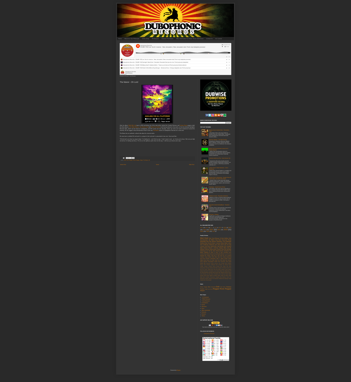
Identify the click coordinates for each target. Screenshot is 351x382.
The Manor (156, 130)
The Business (215, 278)
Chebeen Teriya (203, 256)
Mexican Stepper (218, 247)
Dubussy (207, 267)
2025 (207, 231)
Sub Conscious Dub (223, 261)
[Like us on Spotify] (221, 116)
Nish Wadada (221, 272)
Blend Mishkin (228, 263)
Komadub (211, 270)
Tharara (210, 278)
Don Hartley (223, 256)
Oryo (218, 260)
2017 (220, 227)
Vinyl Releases (132, 76)
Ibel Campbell (227, 246)
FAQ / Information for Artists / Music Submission (190, 38)
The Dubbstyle (227, 241)
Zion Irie (226, 244)
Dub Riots (207, 246)
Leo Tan (208, 250)
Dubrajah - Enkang (213, 214)
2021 (211, 229)
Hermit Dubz (211, 243)
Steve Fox (229, 277)
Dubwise (228, 287)
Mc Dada (202, 272)
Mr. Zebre (213, 250)
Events (203, 304)
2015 (211, 227)
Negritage (203, 241)
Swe (205, 263)
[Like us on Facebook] (206, 116)
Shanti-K (219, 249)
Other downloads (206, 310)
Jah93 (219, 269)
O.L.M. (226, 253)
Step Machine (223, 277)
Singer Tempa (221, 275)
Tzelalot (201, 280)
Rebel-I (215, 249)
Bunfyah (208, 264)
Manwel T (211, 247)
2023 (226, 229)
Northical (226, 272)
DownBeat (226, 252)
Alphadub (208, 263)
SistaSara (219, 241)
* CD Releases (205, 297)
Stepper (202, 290)
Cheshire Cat (221, 264)
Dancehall (213, 286)
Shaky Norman (219, 250)
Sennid (215, 261)
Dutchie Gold (212, 267)
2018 (225, 227)
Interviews (204, 306)
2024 (125, 160)
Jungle (206, 289)
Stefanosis (211, 244)
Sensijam (215, 275)
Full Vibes (224, 267)
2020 (204, 229)
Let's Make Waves (134, 127)
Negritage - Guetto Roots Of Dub (217, 187)
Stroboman (202, 278)
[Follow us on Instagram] (212, 116)
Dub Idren (218, 240)
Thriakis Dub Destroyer (223, 278)
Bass (209, 287)
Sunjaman (226, 250)
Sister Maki (224, 243)
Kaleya (229, 269)
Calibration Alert (214, 264)
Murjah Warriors (220, 253)
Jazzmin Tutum (224, 269)
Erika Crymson (219, 267)
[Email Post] (123, 157)
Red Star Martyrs (211, 241)
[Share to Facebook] (132, 158)
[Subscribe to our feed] (215, 116)
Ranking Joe (205, 273)
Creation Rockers (208, 266)
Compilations (205, 302)
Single (141, 160)
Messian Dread (213, 253)
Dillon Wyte (217, 256)
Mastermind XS (228, 270)
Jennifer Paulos (227, 258)
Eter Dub (224, 249)
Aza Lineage (221, 263)
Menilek (210, 272)
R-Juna (229, 253)
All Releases (155, 38)
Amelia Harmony (214, 263)
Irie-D (212, 269)
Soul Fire (222, 255)
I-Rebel (209, 269)
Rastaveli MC (203, 255)
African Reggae (203, 286)
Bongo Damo (203, 264)
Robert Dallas (228, 273)
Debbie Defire (211, 256)
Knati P (207, 270)
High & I (218, 258)
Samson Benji (203, 275)
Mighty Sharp (203, 260)
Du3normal (228, 256)
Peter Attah (222, 260)
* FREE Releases (206, 299)
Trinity (230, 278)
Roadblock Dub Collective (219, 273)
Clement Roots (228, 264)
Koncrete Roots (226, 240)
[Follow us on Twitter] (209, 116)
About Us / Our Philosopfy (131, 38)
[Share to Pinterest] (134, 158)
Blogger (178, 370)
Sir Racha (226, 275)
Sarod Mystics (210, 275)
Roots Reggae (136, 160)
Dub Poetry (223, 286)
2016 (216, 227)
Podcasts (204, 312)
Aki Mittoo (212, 240)
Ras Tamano (228, 260)
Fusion (202, 289)
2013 (201, 227)
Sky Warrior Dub (144, 127)
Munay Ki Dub (219, 238)
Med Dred (204, 238)
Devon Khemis (216, 266)
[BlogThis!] (128, 158)
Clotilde (201, 266)
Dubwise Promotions (167, 38)
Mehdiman (206, 272)
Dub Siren (229, 266)
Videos (203, 316)
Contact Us (209, 38)
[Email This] (127, 158)
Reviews (204, 314)
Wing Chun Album (155, 127)
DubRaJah (206, 244)
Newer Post (123, 164)
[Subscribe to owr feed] (218, 116)
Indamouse (203, 250)
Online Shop (145, 38)
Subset (206, 278)
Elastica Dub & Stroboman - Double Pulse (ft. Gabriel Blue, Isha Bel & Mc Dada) (220, 178)
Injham (222, 258)
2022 (218, 229)
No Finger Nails (213, 260)
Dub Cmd (212, 238)
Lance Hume (216, 270)
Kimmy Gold (202, 270)
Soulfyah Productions (210, 277)
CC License (218, 38)
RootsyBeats (211, 261)
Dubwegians (213, 258)
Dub (128, 160)
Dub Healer (223, 266)
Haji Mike (229, 249)
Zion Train (206, 280)
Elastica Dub (203, 243)
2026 (213, 231)
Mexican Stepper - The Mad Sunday (218, 139)
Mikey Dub (226, 247)
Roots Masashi (203, 261)
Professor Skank (209, 249)
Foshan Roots (183, 125)
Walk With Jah (132, 125)
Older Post (191, 164)
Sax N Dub (217, 255)
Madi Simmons (204, 247)
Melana (208, 253)
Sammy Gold (210, 255)
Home (120, 38)
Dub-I (230, 252)
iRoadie (209, 280)
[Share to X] (130, 158)
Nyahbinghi (210, 289)
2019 (229, 227)
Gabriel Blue (213, 246)
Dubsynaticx (202, 267)
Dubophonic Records (124, 76)
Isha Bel (216, 269)
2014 (207, 227)
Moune (208, 260)
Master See (221, 270)
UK (149, 160)
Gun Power (204, 269)
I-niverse (217, 243)
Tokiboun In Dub (208, 252)
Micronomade (215, 272)
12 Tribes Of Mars (218, 252)
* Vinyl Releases (206, 301)
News (203, 308)
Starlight (217, 277)
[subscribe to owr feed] (224, 116)
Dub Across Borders (205, 258)
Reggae (131, 160)
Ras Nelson (211, 273)
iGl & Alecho (228, 255)
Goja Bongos (220, 246)
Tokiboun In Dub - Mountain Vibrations (218, 196)
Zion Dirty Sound (219, 244)
